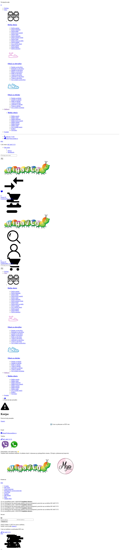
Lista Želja (7, 492)
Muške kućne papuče (17, 121)
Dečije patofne (15, 28)
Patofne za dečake (16, 98)
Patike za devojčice (16, 73)
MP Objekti (7, 495)
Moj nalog (7, 487)
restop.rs (14, 526)
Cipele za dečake (16, 103)
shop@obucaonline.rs (9, 433)
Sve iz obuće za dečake (17, 107)
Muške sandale (15, 122)
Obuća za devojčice (15, 64)
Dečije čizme (14, 39)
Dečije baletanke (15, 29)
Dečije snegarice (15, 48)
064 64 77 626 (10, 136)
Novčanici (14, 130)
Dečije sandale (15, 42)
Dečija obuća (12, 25)
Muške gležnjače (16, 119)
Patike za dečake (15, 101)
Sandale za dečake (16, 99)
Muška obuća (13, 113)
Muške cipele (15, 117)
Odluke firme (8, 498)
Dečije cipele (14, 34)
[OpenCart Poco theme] (29, 228)
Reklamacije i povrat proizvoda (13, 490)
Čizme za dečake (16, 106)
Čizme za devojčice (16, 78)
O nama (6, 486)
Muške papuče (15, 116)
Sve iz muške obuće (16, 127)
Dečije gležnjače (15, 36)
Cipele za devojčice (16, 75)
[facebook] (1, 483)
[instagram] (2, 483)
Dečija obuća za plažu (17, 40)
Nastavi (3, 421)
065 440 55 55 (11, 144)
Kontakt (6, 494)
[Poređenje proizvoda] (14, 189)
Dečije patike (15, 31)
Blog (5, 497)
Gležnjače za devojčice (17, 76)
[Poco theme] (41, 476)
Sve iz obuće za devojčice (18, 80)
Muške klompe (15, 124)
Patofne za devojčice (17, 67)
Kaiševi (13, 128)
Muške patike (15, 125)
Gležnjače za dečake (17, 104)
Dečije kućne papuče (17, 33)
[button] (1, 5)
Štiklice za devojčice (17, 72)
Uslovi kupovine (8, 489)
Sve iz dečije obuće (16, 44)
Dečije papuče (15, 45)
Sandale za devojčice (17, 70)
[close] (1, 549)
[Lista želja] (2, 191)
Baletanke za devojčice (17, 68)
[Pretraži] (2, 159)
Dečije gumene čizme (17, 37)
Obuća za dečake (14, 95)
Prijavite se (4, 521)
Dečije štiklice (15, 47)
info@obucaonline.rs (12, 138)
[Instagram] (2, 141)
